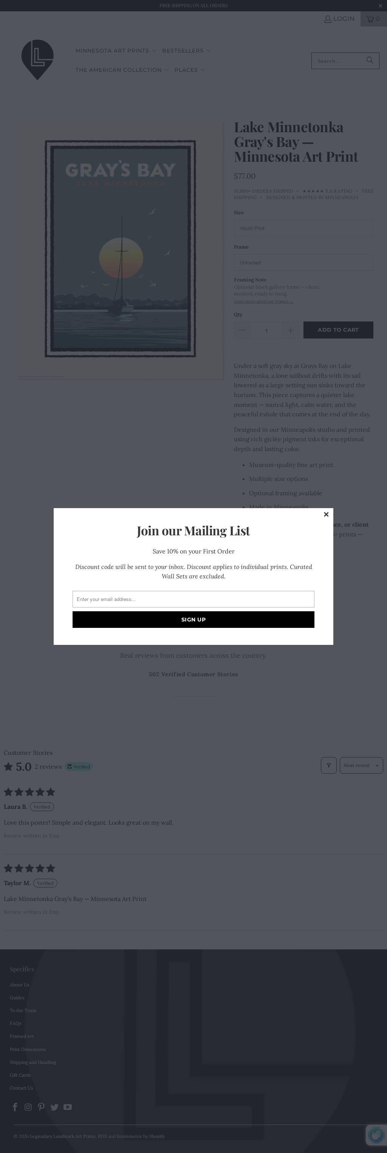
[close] (326, 515)
